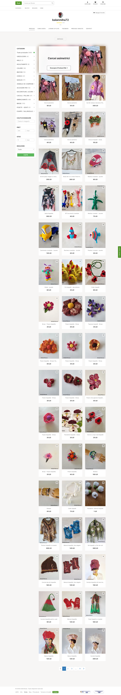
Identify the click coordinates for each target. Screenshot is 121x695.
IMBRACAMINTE (24, 99)
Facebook (36, 692)
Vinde (25, 692)
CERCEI (21, 76)
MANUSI (21, 80)
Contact (55, 692)
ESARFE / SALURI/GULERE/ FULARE (26, 111)
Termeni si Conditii (46, 692)
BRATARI (21, 72)
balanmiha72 (60, 19)
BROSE (21, 103)
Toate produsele (24, 52)
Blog (30, 692)
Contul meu (88, 3)
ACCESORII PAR (23, 88)
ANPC (17, 692)
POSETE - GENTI (23, 107)
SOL (21, 692)
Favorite (95, 3)
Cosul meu (103, 3)
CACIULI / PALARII (24, 96)
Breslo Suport (119, 251)
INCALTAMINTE (23, 64)
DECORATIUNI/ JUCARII (26, 92)
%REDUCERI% (23, 56)
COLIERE (21, 68)
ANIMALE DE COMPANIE (26, 84)
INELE (20, 60)
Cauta (26, 155)
